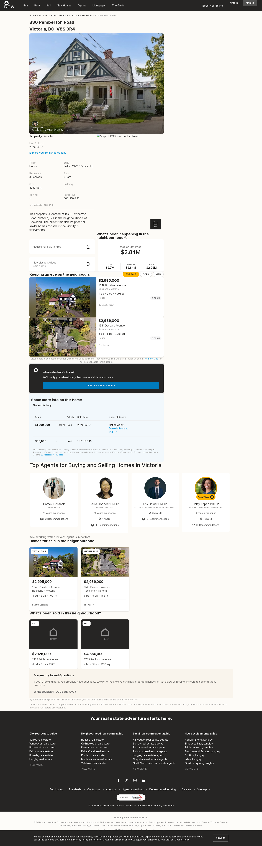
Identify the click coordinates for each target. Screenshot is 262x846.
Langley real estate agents (149, 755)
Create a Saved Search (100, 385)
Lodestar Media (124, 805)
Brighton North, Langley (199, 747)
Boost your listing (212, 5)
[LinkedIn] (143, 781)
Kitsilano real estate (93, 755)
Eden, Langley (193, 759)
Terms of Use (151, 358)
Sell (48, 5)
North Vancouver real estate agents (154, 763)
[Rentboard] (137, 797)
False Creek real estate (95, 751)
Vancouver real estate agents (150, 739)
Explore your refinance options (47, 152)
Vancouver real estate (42, 743)
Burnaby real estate (41, 755)
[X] (126, 781)
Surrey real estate (40, 739)
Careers (186, 789)
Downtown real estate (94, 747)
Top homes (56, 789)
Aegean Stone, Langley (199, 739)
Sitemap (202, 789)
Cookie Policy (182, 839)
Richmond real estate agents (150, 751)
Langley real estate (40, 759)
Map (158, 274)
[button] (43, 143)
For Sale (130, 274)
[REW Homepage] (9, 5)
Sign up (250, 3)
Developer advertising (162, 789)
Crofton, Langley (195, 755)
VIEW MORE (36, 764)
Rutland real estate (92, 739)
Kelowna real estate (41, 751)
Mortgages (99, 5)
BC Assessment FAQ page (52, 455)
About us (111, 789)
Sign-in (234, 3)
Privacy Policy (80, 839)
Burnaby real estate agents (149, 747)
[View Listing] (53, 579)
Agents (82, 5)
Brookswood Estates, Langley (202, 751)
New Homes (64, 5)
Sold (146, 274)
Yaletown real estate (93, 763)
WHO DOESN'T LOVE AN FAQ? (55, 691)
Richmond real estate (42, 747)
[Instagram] (135, 781)
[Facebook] (118, 781)
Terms (170, 805)
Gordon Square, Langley (199, 763)
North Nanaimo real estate (96, 759)
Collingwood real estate (95, 743)
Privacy (158, 805)
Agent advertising (132, 789)
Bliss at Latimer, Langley (199, 743)
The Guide (118, 5)
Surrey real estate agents (148, 743)
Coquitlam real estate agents (150, 759)
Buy (26, 5)
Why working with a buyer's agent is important (59, 537)
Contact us (93, 789)
